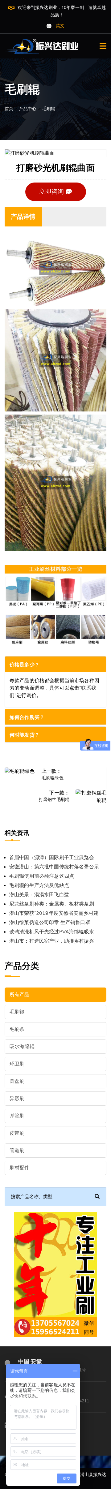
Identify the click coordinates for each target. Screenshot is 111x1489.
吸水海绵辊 (22, 1046)
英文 (60, 26)
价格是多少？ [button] (24, 664)
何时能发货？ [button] (24, 735)
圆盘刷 (17, 1081)
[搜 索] (97, 1197)
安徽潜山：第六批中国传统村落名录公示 (54, 866)
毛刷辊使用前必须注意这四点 (41, 876)
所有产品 (20, 994)
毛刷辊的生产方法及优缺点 (39, 885)
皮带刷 (17, 1133)
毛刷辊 (48, 109)
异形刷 (17, 1098)
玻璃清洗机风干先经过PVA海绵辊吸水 (51, 931)
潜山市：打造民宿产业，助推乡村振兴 (51, 941)
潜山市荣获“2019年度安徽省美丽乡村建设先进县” (53, 914)
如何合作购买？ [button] (27, 717)
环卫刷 (17, 1064)
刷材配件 (20, 1167)
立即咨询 (52, 191)
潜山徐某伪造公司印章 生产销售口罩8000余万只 (49, 923)
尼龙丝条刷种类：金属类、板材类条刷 (51, 904)
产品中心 (28, 109)
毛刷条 (17, 1029)
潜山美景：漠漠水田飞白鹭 (39, 894)
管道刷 (17, 1150)
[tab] (55, 664)
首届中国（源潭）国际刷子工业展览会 (51, 857)
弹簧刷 (17, 1115)
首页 (9, 109)
